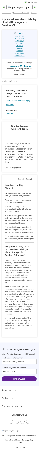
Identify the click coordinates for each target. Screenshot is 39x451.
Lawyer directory (6, 13)
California (34, 13)
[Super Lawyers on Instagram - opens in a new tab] (17, 422)
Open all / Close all (25, 179)
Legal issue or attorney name (13, 358)
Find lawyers (19, 378)
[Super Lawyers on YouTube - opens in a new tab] (22, 422)
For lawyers (7, 398)
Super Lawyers (9, 390)
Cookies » (19, 442)
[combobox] (19, 361)
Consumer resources (12, 406)
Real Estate (10, 105)
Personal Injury (24, 100)
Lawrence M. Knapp (19, 65)
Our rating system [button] (13, 167)
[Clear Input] (34, 361)
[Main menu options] (4, 7)
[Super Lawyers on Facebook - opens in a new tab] (11, 422)
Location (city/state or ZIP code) (14, 368)
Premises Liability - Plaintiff (21, 13)
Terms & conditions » (13, 440)
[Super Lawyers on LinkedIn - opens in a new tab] (28, 422)
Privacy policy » (28, 440)
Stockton (9, 113)
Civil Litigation (11, 100)
